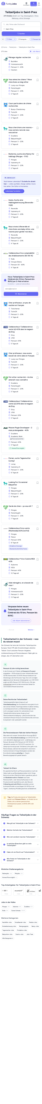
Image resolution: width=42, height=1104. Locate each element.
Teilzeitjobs (13, 47)
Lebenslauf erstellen (13, 191)
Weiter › (31, 630)
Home (5, 47)
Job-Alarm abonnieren (21, 621)
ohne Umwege (24, 18)
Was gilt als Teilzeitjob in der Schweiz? (21, 823)
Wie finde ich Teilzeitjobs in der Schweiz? (18, 859)
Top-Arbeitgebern (27, 16)
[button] (26, 4)
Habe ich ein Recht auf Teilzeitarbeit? (21, 852)
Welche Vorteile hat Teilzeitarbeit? (20, 830)
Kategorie (23, 39)
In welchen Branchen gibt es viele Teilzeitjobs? (19, 844)
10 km (10, 39)
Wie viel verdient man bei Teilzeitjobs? (21, 837)
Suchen (22, 34)
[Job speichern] (37, 58)
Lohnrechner (7, 684)
